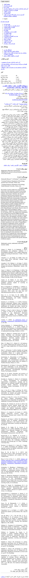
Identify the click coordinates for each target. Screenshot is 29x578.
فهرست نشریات (8, 5)
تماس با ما (6, 7)
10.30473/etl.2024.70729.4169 (19, 99)
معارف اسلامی (7, 37)
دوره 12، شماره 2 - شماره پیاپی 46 (14, 93)
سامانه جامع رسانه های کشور (11, 51)
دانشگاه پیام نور (8, 50)
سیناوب (3, 576)
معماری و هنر (7, 39)
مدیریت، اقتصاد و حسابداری (11, 36)
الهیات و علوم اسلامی (9, 27)
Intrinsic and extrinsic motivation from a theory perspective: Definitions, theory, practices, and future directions (14, 461)
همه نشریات (7, 24)
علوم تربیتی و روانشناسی (10, 31)
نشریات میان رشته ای (9, 43)
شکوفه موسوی (23, 104)
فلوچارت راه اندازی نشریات (11, 10)
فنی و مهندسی (7, 34)
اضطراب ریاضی (23, 165)
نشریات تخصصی (8, 40)
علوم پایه (6, 30)
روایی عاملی (7, 165)
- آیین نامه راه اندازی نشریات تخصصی (10, 62)
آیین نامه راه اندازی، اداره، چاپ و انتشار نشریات (16, 8)
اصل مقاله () (15, 94)
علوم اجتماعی (7, 28)
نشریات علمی (7, 42)
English (5, 18)
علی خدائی (15, 104)
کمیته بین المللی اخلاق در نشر (11, 55)
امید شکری (8, 104)
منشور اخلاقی (7, 11)
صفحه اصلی (7, 4)
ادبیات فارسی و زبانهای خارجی (11, 25)
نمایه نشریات (7, 13)
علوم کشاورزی (8, 33)
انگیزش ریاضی (14, 165)
